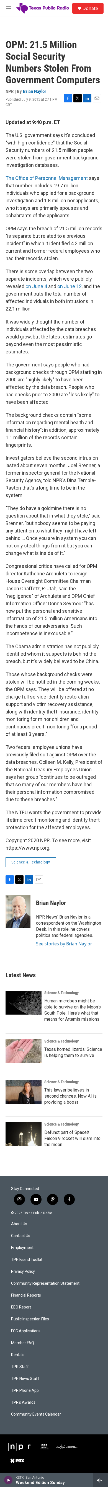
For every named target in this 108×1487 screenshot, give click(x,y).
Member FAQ (22, 1343)
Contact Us (20, 1236)
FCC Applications (25, 1331)
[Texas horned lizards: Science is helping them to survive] (24, 1051)
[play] (8, 1480)
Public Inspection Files (30, 1319)
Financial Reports (26, 1295)
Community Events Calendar (36, 1414)
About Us (19, 1224)
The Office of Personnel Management (47, 178)
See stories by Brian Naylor (64, 944)
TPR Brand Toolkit (26, 1260)
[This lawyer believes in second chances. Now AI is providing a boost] (24, 1092)
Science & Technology (30, 862)
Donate (90, 8)
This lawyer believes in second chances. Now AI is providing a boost (70, 1096)
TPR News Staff (25, 1379)
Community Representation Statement (45, 1283)
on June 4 (36, 286)
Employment (22, 1248)
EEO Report (21, 1307)
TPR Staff (20, 1367)
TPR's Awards (23, 1402)
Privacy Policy (23, 1271)
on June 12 (69, 286)
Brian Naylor (34, 91)
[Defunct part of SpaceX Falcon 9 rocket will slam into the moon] (24, 1134)
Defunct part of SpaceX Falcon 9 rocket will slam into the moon (72, 1138)
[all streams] (100, 1480)
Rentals (17, 1355)
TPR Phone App (25, 1390)
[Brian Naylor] (18, 911)
